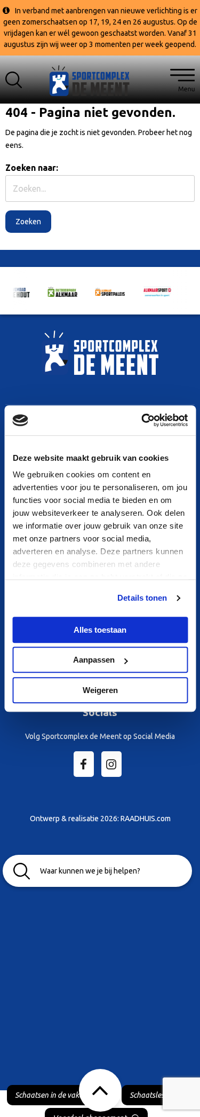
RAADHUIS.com (146, 818)
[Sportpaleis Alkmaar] (103, 291)
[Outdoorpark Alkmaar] (55, 291)
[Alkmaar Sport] (150, 290)
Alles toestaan (100, 629)
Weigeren (100, 690)
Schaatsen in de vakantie (55, 1095)
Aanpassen (94, 659)
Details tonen (142, 597)
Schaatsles (147, 1095)
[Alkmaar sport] (100, 84)
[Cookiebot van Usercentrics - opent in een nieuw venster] (142, 420)
